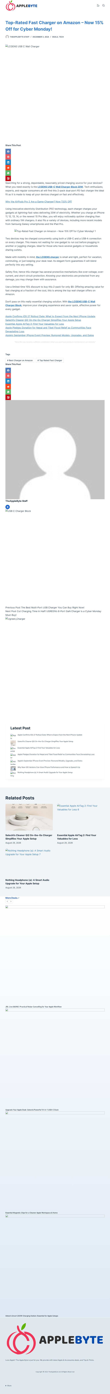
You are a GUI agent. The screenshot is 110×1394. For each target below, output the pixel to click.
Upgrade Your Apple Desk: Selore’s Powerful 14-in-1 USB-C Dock (32, 1110)
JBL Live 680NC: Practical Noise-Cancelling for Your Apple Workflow (33, 1007)
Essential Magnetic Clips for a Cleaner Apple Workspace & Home (31, 1213)
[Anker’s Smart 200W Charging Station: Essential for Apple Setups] (54, 1264)
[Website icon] (7, 507)
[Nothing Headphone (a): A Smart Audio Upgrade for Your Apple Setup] (29, 862)
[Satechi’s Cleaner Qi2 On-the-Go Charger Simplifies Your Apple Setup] (29, 817)
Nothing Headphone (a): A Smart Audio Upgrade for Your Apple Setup (45, 772)
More (9, 1386)
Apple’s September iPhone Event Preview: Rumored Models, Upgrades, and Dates (49, 335)
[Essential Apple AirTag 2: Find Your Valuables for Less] (81, 817)
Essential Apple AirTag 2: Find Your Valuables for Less (34, 323)
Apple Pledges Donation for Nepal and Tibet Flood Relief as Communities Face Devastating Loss (56, 754)
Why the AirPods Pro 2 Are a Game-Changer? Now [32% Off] (38, 201)
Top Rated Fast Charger (50, 360)
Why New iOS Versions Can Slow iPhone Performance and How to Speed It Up (49, 767)
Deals (55, 37)
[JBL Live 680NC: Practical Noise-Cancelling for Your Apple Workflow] (54, 955)
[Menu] (98, 5)
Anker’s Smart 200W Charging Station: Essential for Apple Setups (31, 1316)
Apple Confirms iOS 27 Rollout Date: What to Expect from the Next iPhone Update (50, 316)
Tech (61, 37)
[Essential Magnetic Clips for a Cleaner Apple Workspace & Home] (54, 1161)
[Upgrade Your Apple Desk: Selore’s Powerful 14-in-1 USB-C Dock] (54, 1058)
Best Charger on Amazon (20, 360)
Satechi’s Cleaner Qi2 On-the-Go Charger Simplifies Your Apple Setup (43, 320)
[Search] (103, 5)
